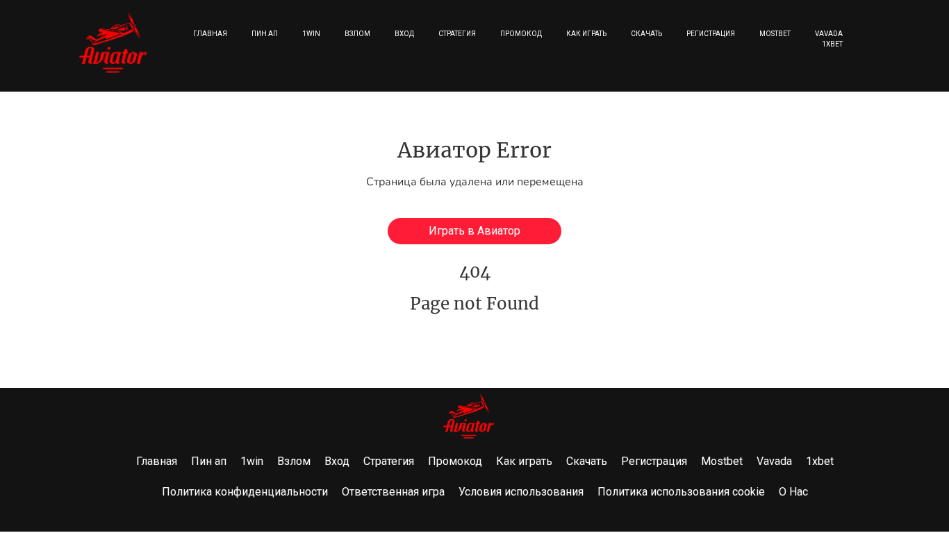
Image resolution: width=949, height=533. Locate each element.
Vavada (829, 33)
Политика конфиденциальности (245, 491)
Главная (210, 33)
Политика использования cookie (681, 491)
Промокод (521, 33)
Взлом (357, 33)
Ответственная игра (393, 491)
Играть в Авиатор (474, 230)
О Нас (793, 491)
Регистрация (710, 33)
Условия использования (521, 491)
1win (311, 33)
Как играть (586, 33)
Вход (404, 33)
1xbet (832, 44)
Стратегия (457, 33)
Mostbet (775, 33)
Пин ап (264, 33)
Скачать (646, 33)
